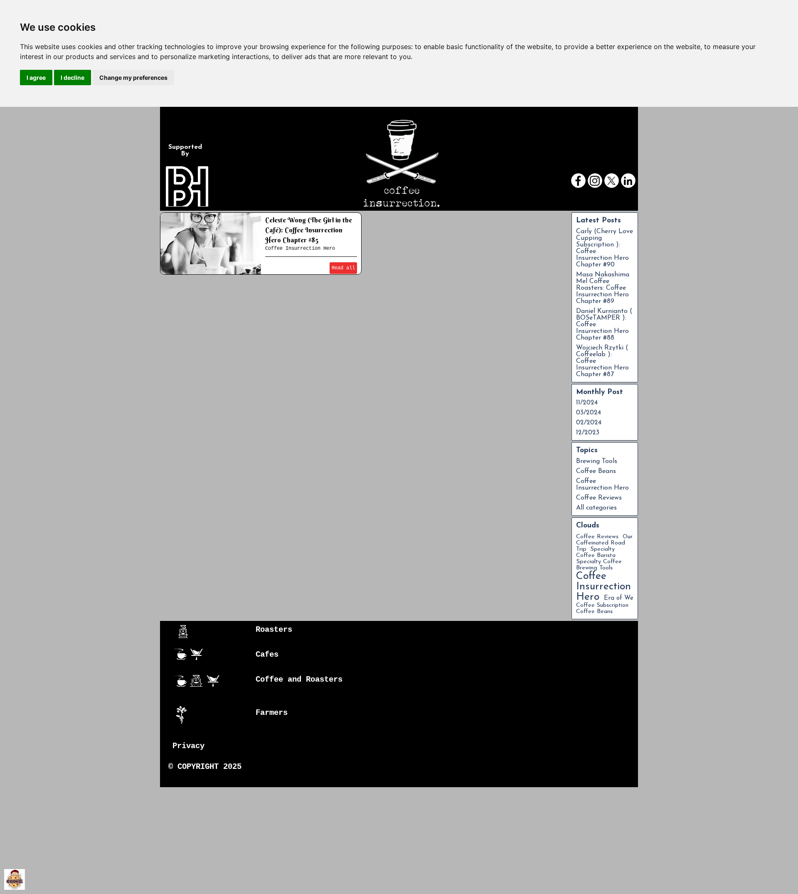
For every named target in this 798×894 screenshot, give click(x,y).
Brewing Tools (596, 461)
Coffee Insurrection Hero (300, 248)
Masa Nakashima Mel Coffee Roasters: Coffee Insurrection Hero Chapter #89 (602, 288)
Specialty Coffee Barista (596, 552)
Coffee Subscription (602, 605)
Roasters (274, 629)
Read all (343, 268)
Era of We (618, 598)
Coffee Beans (596, 471)
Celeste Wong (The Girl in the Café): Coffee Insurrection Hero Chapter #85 (308, 230)
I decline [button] (72, 77)
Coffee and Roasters (299, 679)
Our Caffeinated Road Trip (604, 543)
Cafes (267, 654)
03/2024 (588, 412)
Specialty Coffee (599, 562)
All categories (596, 508)
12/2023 (587, 432)
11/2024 (587, 402)
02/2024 (588, 422)
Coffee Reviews (599, 498)
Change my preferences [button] (133, 77)
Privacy (188, 746)
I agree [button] (36, 77)
